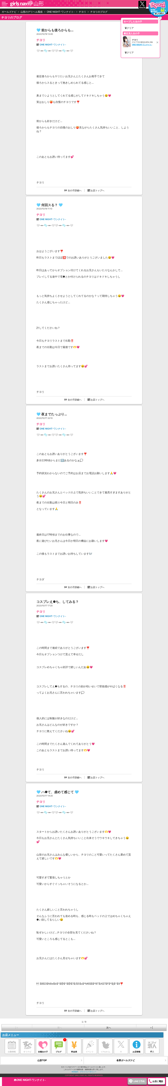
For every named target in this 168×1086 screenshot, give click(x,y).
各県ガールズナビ (125, 1060)
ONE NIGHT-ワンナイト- (53, 44)
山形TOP (42, 1060)
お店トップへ (97, 190)
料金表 (74, 1051)
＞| (151, 1027)
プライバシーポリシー (88, 1072)
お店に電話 (157, 1081)
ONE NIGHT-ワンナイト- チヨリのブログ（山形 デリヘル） (32, 8)
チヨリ (40, 40)
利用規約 (75, 1072)
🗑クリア (129, 28)
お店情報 (136, 1051)
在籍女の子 (43, 1051)
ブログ (59, 1051)
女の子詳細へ (75, 190)
